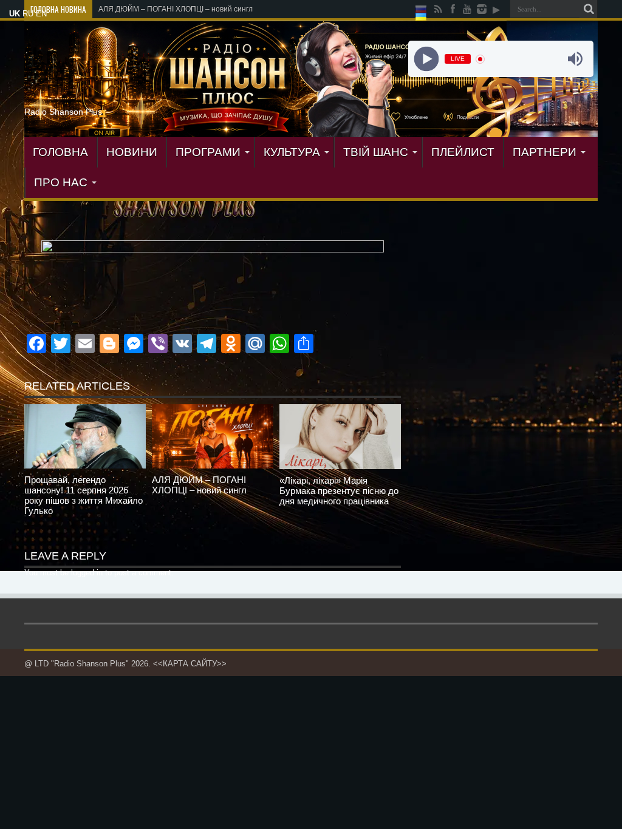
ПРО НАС (60, 182)
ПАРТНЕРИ (544, 152)
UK (14, 13)
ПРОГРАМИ (208, 152)
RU (27, 13)
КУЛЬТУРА (292, 152)
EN (41, 13)
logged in (87, 572)
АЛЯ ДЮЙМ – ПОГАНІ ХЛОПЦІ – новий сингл (175, 9)
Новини (131, 152)
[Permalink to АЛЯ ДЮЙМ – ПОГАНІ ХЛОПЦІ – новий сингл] (212, 436)
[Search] (588, 9)
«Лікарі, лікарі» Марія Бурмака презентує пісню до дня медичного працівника (338, 490)
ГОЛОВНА (60, 152)
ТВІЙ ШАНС (375, 152)
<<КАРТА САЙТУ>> (190, 663)
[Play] (426, 59)
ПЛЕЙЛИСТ (462, 152)
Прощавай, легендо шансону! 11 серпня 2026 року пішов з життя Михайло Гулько (83, 495)
